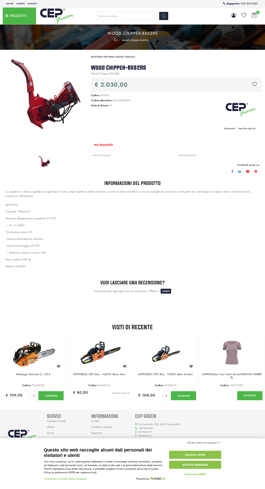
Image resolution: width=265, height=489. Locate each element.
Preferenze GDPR (195, 474)
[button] (163, 16)
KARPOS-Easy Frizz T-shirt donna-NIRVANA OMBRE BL (232, 376)
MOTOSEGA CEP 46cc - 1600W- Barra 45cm (99, 374)
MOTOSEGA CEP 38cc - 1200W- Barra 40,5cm (165, 374)
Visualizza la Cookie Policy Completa (66, 479)
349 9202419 (145, 432)
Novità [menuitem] (10, 3)
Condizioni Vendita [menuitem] (101, 427)
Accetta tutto (195, 455)
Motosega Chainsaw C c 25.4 (33, 374)
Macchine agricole (246, 128)
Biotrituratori (229, 128)
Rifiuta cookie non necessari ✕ (203, 442)
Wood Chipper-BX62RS (135, 40)
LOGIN (166, 291)
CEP (116, 39)
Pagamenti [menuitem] (96, 433)
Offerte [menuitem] (20, 3)
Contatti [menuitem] (32, 3)
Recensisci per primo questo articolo (113, 56)
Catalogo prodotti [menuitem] (56, 421)
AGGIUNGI (51, 396)
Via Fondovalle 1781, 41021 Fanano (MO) (159, 424)
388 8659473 (144, 435)
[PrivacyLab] (157, 479)
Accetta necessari (195, 465)
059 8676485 (249, 3)
